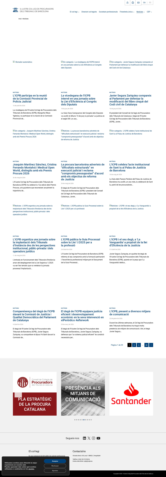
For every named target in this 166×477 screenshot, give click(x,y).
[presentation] (35, 75)
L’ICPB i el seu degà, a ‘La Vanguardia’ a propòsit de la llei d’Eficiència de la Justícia (128, 242)
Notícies (16, 92)
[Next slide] (147, 393)
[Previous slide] (18, 393)
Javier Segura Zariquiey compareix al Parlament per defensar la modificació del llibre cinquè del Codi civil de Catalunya (130, 100)
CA (144, 2)
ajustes (31, 469)
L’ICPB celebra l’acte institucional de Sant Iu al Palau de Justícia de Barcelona (129, 167)
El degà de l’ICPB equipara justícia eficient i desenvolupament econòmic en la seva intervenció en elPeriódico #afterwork (82, 316)
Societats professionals (108, 12)
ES (150, 2)
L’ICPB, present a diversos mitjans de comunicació (129, 313)
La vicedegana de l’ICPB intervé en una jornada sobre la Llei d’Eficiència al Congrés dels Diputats (79, 100)
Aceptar (55, 461)
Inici (20, 19)
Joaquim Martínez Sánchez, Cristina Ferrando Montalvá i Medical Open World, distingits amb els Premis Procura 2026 (34, 169)
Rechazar (55, 466)
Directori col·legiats (89, 12)
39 (146, 345)
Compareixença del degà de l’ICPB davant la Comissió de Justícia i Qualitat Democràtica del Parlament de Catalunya (34, 316)
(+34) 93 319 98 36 (84, 459)
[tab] (74, 419)
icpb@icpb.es (88, 461)
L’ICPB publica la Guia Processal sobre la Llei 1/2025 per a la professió (80, 242)
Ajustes (55, 470)
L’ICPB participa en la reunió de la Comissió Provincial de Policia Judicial (30, 98)
